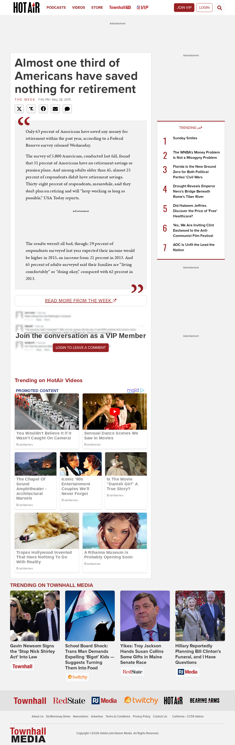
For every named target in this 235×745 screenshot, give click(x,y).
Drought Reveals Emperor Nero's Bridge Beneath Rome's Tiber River (194, 191)
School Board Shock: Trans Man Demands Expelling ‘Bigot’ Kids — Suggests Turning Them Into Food (89, 657)
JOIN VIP (184, 7)
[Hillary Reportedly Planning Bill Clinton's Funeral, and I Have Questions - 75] (200, 616)
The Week (26, 100)
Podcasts (56, 7)
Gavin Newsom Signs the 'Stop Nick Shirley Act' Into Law (32, 651)
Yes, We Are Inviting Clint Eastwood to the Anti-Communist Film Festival (193, 230)
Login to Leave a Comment (81, 347)
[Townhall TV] (123, 7)
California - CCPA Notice (188, 716)
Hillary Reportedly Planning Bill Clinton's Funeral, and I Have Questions (198, 654)
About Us (38, 716)
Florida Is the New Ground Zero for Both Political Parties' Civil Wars (194, 171)
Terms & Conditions (118, 716)
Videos (78, 7)
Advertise (97, 716)
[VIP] (145, 7)
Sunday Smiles (185, 138)
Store (97, 7)
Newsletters (80, 716)
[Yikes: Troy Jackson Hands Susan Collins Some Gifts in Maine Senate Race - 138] (145, 616)
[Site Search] (219, 7)
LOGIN (204, 7)
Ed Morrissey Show (58, 716)
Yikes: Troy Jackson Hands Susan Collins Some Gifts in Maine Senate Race (142, 654)
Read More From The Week (79, 301)
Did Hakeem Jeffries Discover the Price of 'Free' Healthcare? (195, 211)
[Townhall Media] (28, 735)
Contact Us (160, 716)
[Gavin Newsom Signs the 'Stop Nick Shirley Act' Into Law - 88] (35, 616)
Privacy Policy (141, 716)
